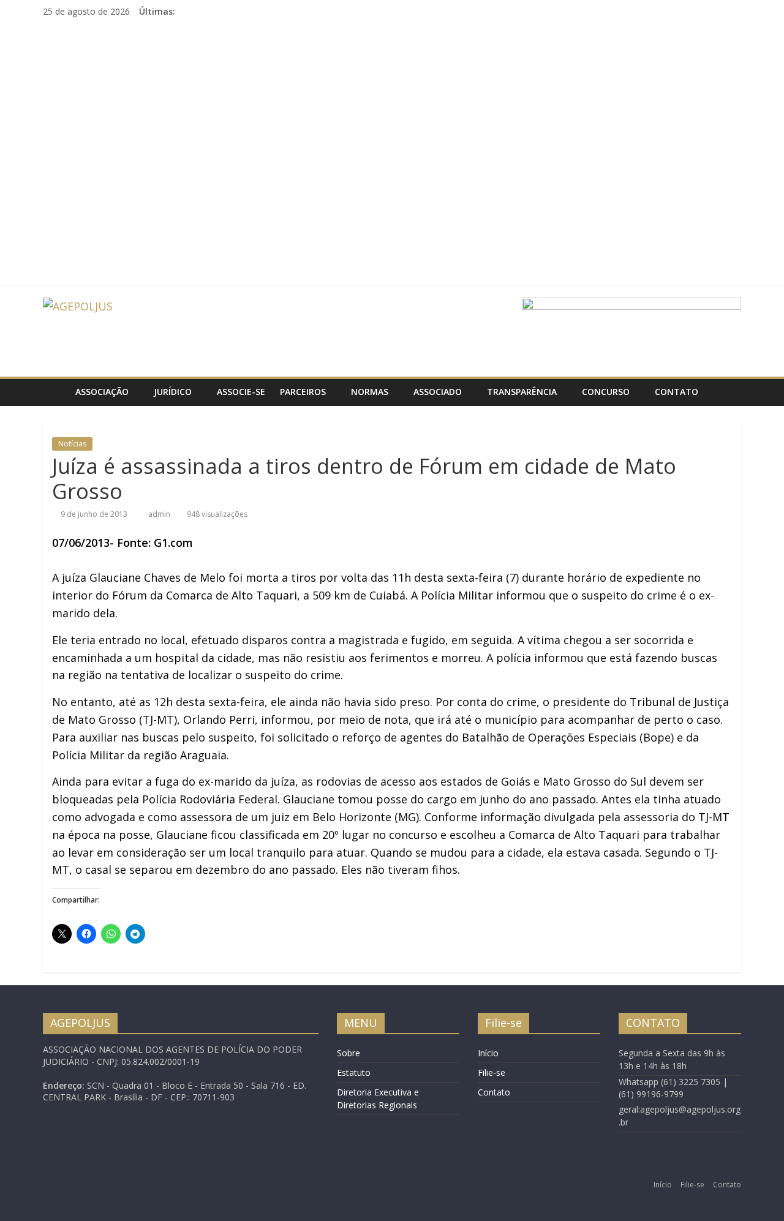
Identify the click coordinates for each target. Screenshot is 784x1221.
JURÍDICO (173, 391)
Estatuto (354, 1072)
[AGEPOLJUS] (55, 392)
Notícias (72, 443)
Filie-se (491, 1072)
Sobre (348, 1053)
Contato (676, 391)
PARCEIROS (303, 391)
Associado (437, 391)
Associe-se (241, 391)
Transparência (522, 391)
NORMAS (369, 391)
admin (160, 514)
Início (488, 1053)
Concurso (606, 391)
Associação (102, 391)
